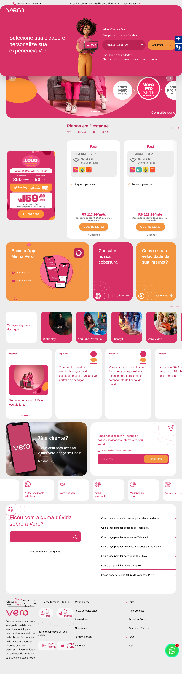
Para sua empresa (68, 613)
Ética (131, 602)
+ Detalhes (94, 234)
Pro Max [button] (105, 132)
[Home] (21, 613)
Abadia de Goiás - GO (106, 3)
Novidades (81, 628)
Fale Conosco (136, 610)
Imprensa (80, 645)
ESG (131, 645)
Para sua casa (48, 613)
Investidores (82, 619)
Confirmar (157, 44)
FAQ (131, 636)
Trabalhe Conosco (139, 619)
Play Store (23, 273)
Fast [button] (69, 131)
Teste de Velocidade (86, 610)
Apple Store (23, 280)
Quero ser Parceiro (139, 628)
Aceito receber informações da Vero (117, 450)
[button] (177, 128)
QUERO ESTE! (93, 226)
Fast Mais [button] (81, 132)
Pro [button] (93, 132)
